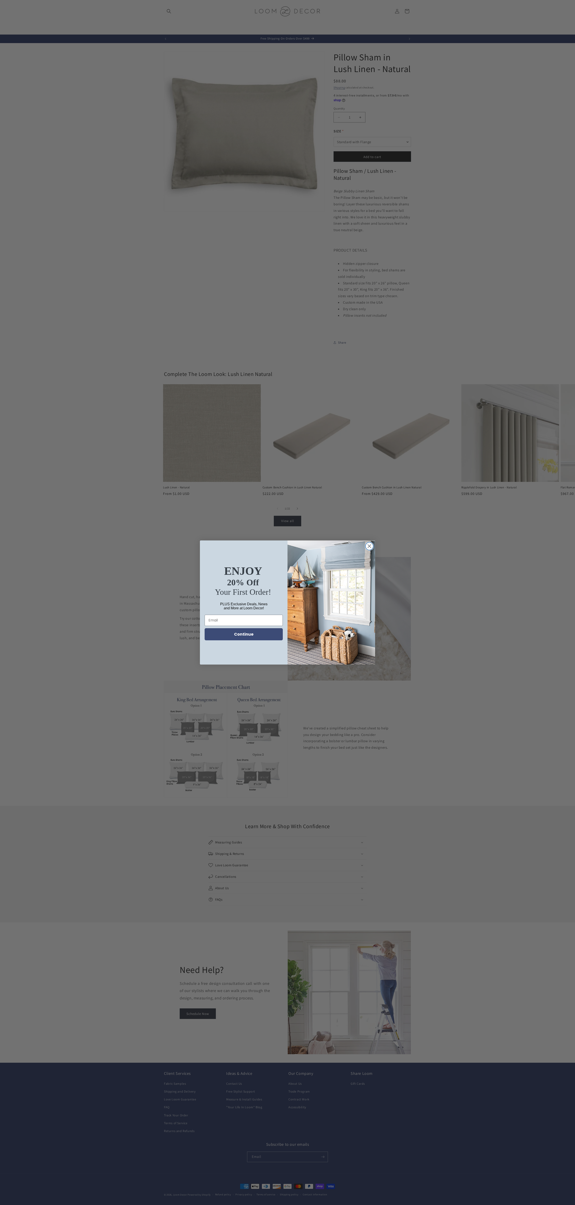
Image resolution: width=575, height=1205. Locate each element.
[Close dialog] (369, 546)
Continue (244, 634)
